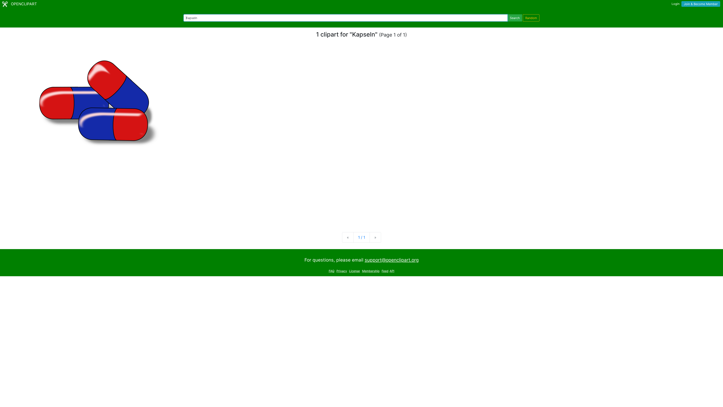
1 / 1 (361, 237)
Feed (385, 271)
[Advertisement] (361, 199)
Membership (371, 271)
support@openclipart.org (392, 260)
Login (676, 4)
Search (515, 18)
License (354, 271)
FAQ (331, 271)
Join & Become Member (701, 4)
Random (531, 18)
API (392, 271)
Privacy (341, 271)
